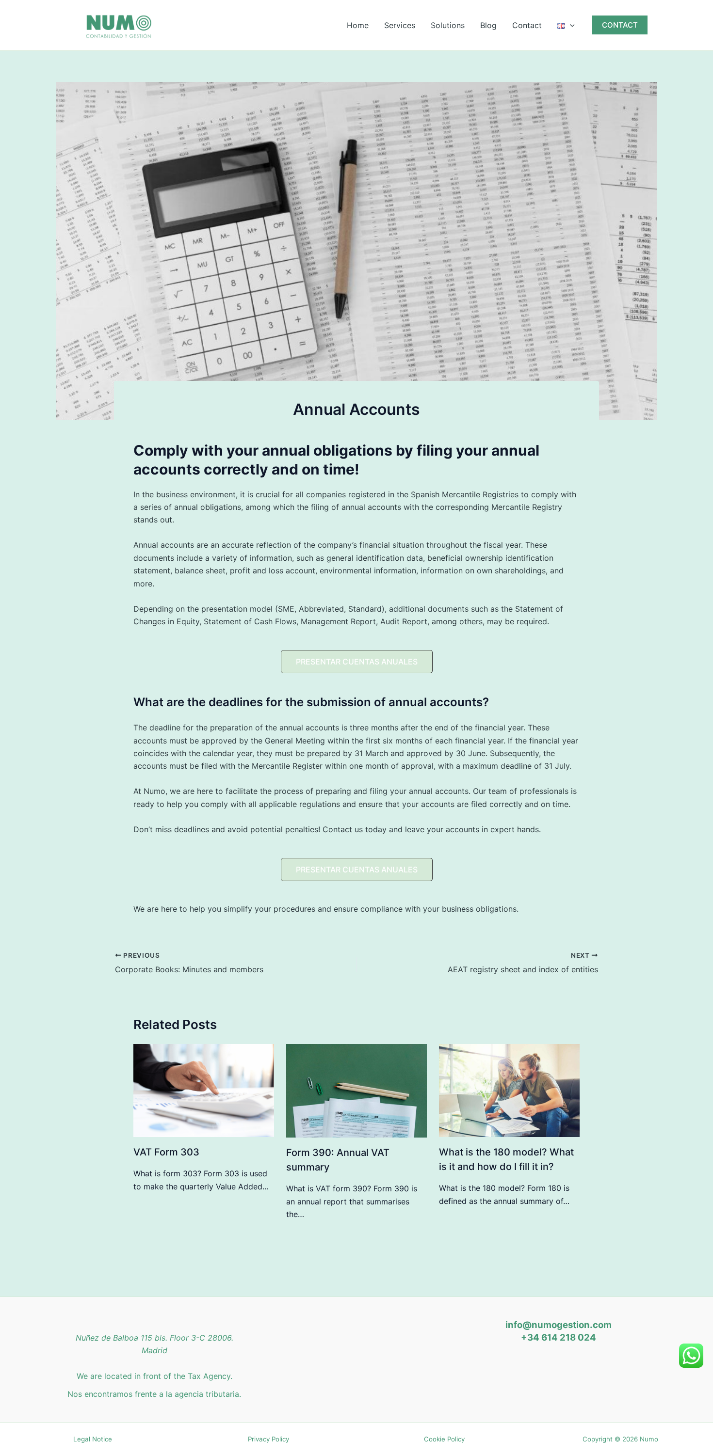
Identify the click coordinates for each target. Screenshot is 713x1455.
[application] (570, 25)
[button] (620, 25)
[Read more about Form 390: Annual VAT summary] (356, 1090)
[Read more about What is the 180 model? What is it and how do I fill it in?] (509, 1090)
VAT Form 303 (166, 1152)
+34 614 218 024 (558, 1337)
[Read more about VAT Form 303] (203, 1090)
